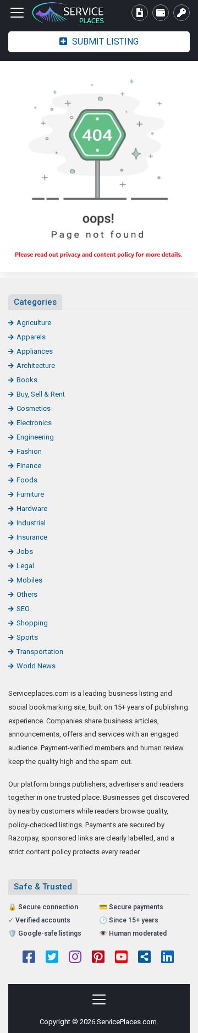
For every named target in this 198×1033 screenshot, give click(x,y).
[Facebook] (29, 958)
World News (36, 666)
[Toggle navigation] (17, 13)
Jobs (24, 551)
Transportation (39, 651)
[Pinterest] (98, 958)
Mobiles (29, 580)
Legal (25, 566)
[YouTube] (121, 958)
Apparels (31, 337)
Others (26, 594)
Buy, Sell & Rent (40, 394)
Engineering (35, 437)
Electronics (34, 423)
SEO (23, 609)
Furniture (30, 494)
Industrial (31, 523)
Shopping (32, 623)
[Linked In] (167, 958)
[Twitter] (52, 958)
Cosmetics (33, 408)
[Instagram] (75, 958)
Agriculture (33, 322)
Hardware (31, 508)
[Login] (181, 12)
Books (26, 380)
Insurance (31, 537)
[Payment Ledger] (160, 12)
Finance (28, 465)
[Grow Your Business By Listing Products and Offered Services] (68, 13)
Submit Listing (104, 41)
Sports (27, 637)
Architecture (35, 365)
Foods (26, 480)
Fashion (29, 451)
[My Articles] (139, 12)
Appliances (34, 351)
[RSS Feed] (144, 958)
